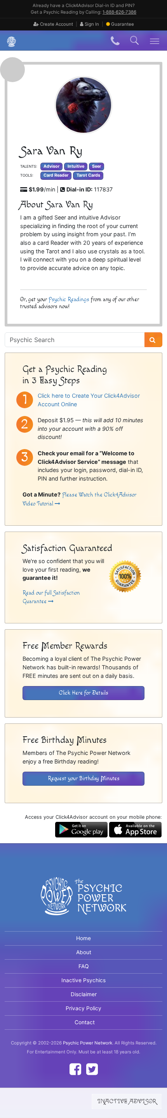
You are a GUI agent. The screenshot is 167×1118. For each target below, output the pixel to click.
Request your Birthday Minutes (84, 778)
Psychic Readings (69, 299)
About (83, 952)
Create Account (56, 24)
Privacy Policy (83, 1008)
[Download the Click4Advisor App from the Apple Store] (135, 829)
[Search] (153, 339)
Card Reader (55, 175)
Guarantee (122, 24)
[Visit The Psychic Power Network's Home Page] (83, 903)
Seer (96, 166)
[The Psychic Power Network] (8, 40)
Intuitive (76, 166)
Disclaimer (84, 994)
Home (83, 938)
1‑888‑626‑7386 (119, 12)
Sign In (91, 24)
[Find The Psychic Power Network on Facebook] (75, 1069)
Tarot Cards (88, 175)
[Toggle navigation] (155, 41)
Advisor (51, 166)
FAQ (83, 966)
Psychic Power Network (87, 1043)
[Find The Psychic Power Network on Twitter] (92, 1069)
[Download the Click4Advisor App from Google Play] (81, 829)
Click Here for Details (83, 693)
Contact (85, 1022)
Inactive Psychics (83, 980)
